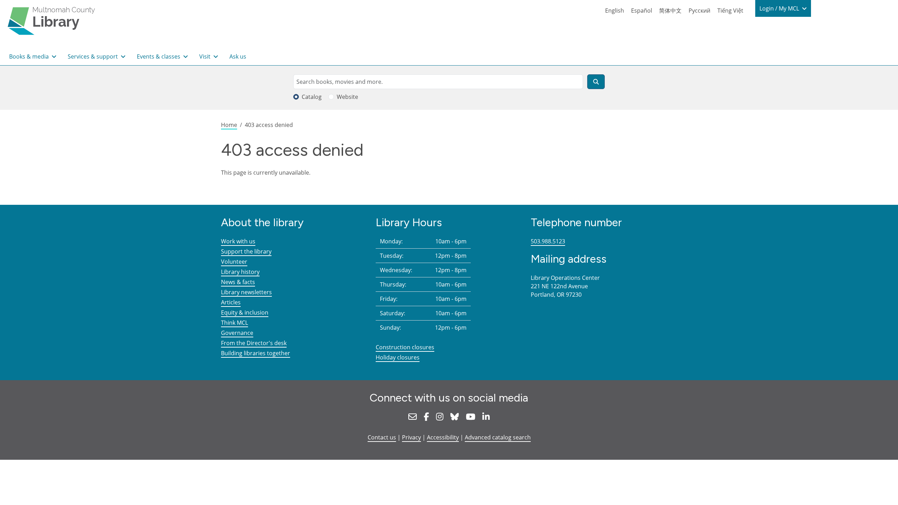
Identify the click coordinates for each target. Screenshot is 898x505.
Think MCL (234, 322)
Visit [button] (205, 56)
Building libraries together (255, 353)
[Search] (596, 81)
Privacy (411, 437)
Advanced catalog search (498, 437)
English (614, 10)
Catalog (312, 97)
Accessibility (443, 437)
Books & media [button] (29, 56)
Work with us (238, 241)
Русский (699, 10)
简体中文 (670, 10)
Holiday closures (398, 357)
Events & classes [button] (159, 56)
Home (229, 125)
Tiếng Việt (730, 10)
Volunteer (234, 261)
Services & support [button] (93, 56)
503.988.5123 (548, 241)
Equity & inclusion (244, 312)
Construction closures (405, 347)
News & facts (238, 282)
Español (641, 10)
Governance (237, 333)
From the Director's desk (254, 343)
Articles (231, 302)
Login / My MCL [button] (779, 8)
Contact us (382, 437)
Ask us (237, 56)
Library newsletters (246, 292)
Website (347, 97)
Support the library (246, 251)
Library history (240, 272)
